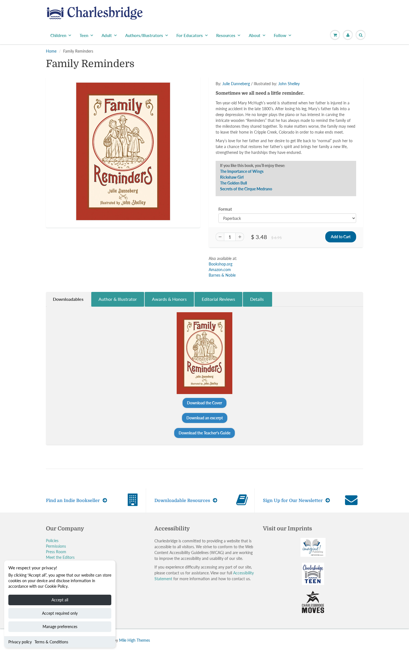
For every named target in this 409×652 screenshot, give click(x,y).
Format (225, 208)
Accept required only (60, 613)
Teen (84, 35)
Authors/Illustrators (144, 35)
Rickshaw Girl (231, 177)
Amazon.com (220, 269)
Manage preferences (60, 626)
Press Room (56, 551)
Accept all (59, 599)
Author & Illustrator (117, 299)
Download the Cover (204, 402)
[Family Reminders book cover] (123, 151)
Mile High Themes (134, 640)
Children (58, 35)
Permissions (56, 546)
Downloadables (68, 299)
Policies (52, 540)
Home (51, 51)
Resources (225, 35)
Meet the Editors (60, 557)
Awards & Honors (169, 299)
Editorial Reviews (218, 299)
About (254, 35)
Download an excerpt (204, 417)
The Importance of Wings (241, 171)
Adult (107, 35)
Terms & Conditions (51, 641)
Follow (280, 35)
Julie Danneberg (236, 83)
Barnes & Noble (222, 275)
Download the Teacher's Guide (204, 432)
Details (257, 299)
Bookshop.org (220, 264)
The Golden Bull (233, 183)
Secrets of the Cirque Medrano (246, 188)
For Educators (189, 35)
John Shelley (289, 83)
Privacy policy (20, 641)
